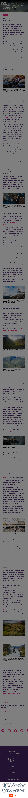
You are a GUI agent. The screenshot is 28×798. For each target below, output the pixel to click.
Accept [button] (11, 795)
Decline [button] (16, 795)
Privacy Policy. (6, 787)
